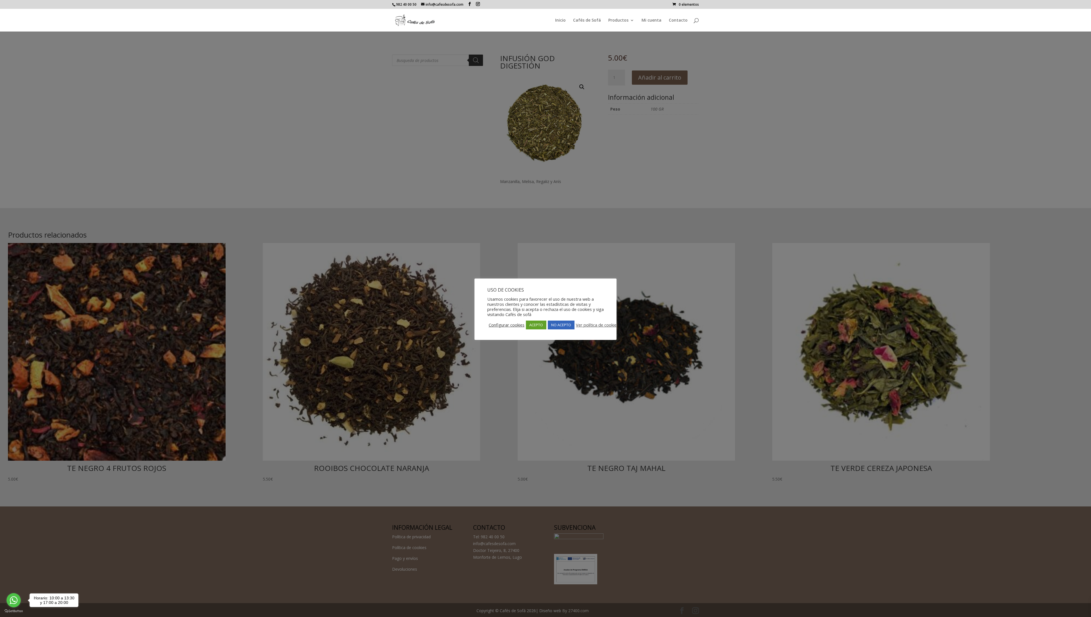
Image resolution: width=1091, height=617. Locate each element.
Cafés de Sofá (587, 20)
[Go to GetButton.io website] (14, 611)
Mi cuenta (651, 20)
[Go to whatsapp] (14, 600)
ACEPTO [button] (536, 324)
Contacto (678, 20)
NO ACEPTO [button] (561, 324)
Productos (618, 20)
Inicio (560, 20)
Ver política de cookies (597, 324)
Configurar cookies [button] (506, 324)
